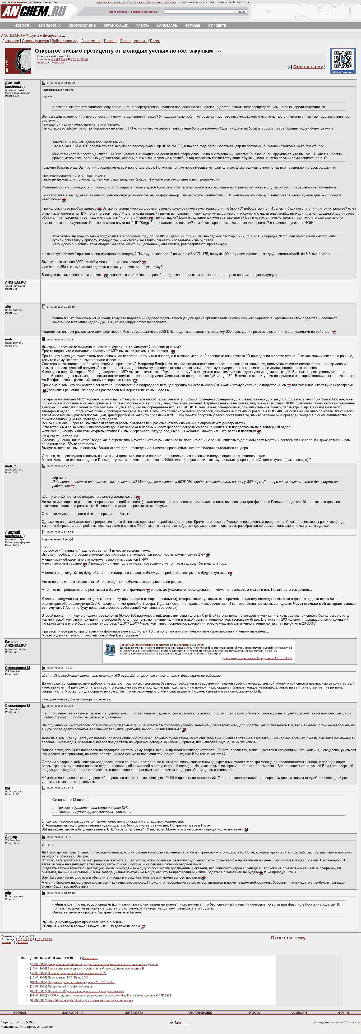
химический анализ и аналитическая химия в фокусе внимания (136, 2)
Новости (23, 25)
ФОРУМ (343, 1012)
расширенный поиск (144, 11)
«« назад (43, 62)
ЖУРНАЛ (19, 1012)
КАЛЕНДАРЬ (299, 1012)
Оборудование (82, 25)
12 (82, 59)
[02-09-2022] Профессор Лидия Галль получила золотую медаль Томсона (77, 991)
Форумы (192, 25)
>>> (218, 51)
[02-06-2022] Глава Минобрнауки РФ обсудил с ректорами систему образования (81, 1000)
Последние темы (133, 41)
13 (86, 59)
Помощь (110, 41)
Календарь (167, 25)
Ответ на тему (308, 66)
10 (74, 59)
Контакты (353, 1022)
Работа (142, 25)
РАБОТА (254, 1012)
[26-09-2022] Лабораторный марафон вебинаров (61, 986)
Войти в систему (65, 41)
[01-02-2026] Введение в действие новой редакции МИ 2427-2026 (72, 982)
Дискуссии (52, 36)
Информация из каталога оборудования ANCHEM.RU (257, 658)
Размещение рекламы (327, 1022)
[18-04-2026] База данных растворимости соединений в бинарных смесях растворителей (87, 968)
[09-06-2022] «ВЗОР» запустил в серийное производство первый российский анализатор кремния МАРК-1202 (100, 995)
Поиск (155, 41)
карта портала (118, 11)
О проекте (217, 25)
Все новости (90, 958)
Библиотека (50, 25)
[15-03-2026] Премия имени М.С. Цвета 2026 (59, 977)
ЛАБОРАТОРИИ (72, 1012)
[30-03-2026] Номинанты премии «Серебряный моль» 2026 (68, 973)
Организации (116, 25)
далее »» (58, 62)
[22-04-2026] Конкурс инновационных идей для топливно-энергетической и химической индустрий (94, 964)
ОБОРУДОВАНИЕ (200, 1012)
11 (78, 59)
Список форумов (35, 41)
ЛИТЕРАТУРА (134, 1012)
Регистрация (91, 41)
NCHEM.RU (11, 36)
